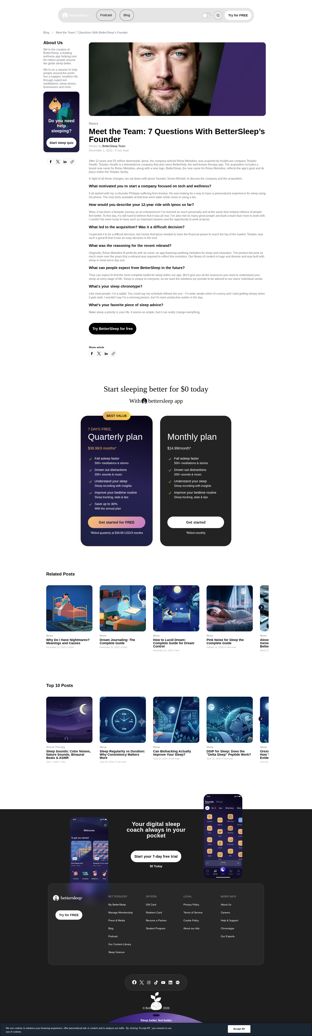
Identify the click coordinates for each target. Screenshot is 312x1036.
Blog (127, 15)
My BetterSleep (117, 904)
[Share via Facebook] (50, 162)
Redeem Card (154, 912)
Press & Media (116, 920)
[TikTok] (156, 982)
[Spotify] (177, 982)
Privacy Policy (191, 904)
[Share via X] (58, 162)
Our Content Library (119, 944)
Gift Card (151, 904)
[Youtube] (163, 982)
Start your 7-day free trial (156, 856)
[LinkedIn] (170, 982)
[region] (156, 1029)
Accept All (239, 1029)
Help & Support (229, 920)
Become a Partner (156, 920)
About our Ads (191, 928)
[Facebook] (134, 982)
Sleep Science (116, 952)
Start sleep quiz (61, 143)
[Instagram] (148, 982)
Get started (195, 522)
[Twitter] (141, 982)
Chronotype (227, 928)
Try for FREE (238, 15)
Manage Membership (120, 912)
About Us (226, 904)
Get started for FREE (117, 522)
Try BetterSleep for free (112, 329)
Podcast (106, 15)
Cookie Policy (191, 920)
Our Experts (228, 936)
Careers (225, 912)
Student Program (155, 928)
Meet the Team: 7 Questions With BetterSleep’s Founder (92, 32)
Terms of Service (193, 912)
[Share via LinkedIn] (65, 162)
